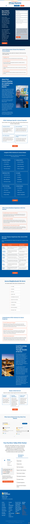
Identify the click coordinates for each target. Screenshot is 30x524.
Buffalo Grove (24, 508)
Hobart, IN (24, 513)
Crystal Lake (24, 512)
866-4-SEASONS (6, 398)
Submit (18, 37)
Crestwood (24, 506)
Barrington (24, 511)
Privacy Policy (25, 34)
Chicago (23, 505)
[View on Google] (3, 428)
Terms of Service (21, 34)
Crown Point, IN (24, 514)
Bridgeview (24, 507)
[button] (6, 5)
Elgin (23, 509)
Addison (23, 510)
